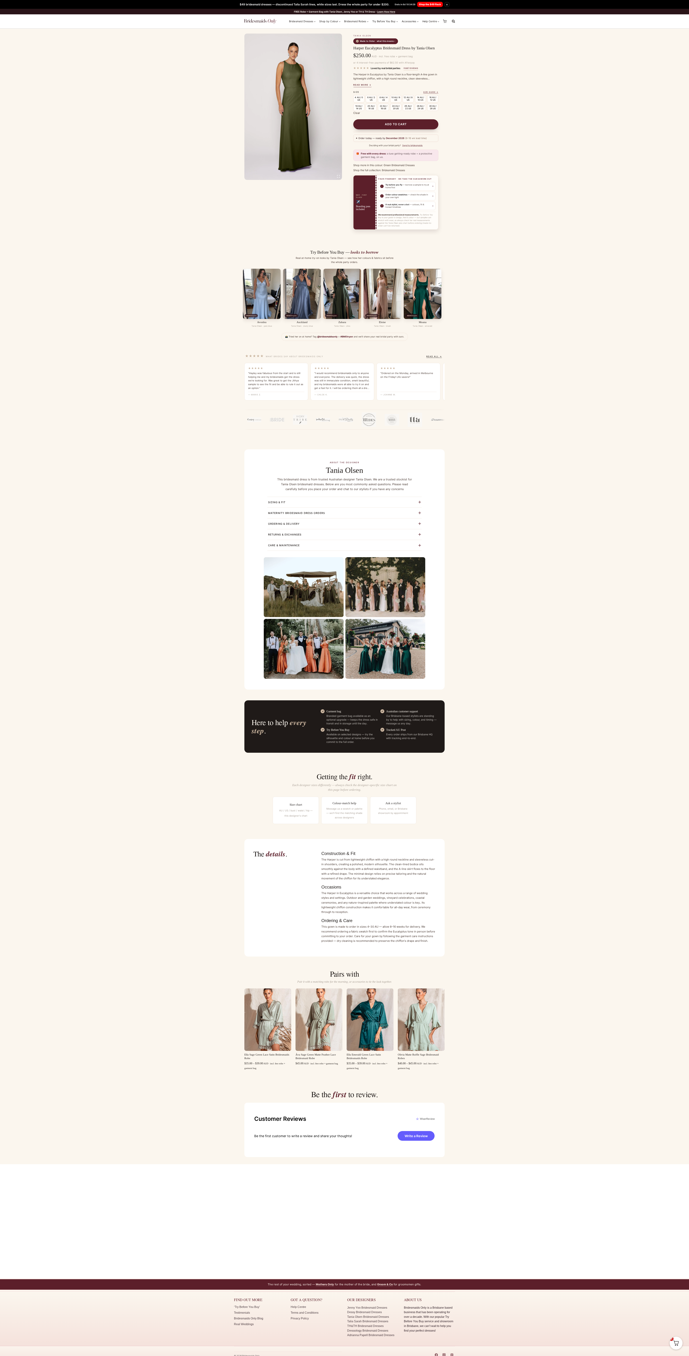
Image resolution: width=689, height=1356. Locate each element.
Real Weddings (244, 1324)
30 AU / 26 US (433, 107)
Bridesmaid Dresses (393, 170)
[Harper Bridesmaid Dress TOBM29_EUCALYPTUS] (293, 107)
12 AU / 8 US (408, 98)
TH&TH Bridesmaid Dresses (365, 1325)
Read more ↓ (362, 85)
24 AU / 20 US (396, 107)
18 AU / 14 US (358, 107)
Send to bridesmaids (412, 145)
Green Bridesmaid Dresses (399, 165)
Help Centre (298, 1306)
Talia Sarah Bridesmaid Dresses (367, 1321)
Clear (356, 113)
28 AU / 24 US (420, 107)
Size (356, 92)
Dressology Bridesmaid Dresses (367, 1330)
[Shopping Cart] (444, 21)
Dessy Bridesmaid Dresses (364, 1312)
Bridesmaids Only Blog (248, 1318)
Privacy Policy (300, 1318)
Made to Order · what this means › (376, 41)
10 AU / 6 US (395, 98)
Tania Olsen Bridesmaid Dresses (368, 1316)
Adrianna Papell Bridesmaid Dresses (370, 1335)
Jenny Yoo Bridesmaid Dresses (367, 1307)
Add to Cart (396, 124)
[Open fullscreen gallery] (338, 176)
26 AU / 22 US (408, 107)
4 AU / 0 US (359, 98)
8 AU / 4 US (383, 98)
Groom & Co (385, 1284)
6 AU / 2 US (371, 98)
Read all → (434, 356)
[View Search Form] (451, 21)
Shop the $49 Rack (430, 4)
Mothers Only (325, 1284)
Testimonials (242, 1312)
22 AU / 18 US (383, 107)
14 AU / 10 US (420, 98)
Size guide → (430, 92)
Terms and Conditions (304, 1312)
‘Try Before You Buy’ (247, 1306)
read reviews (411, 68)
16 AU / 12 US (432, 98)
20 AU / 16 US (371, 107)
